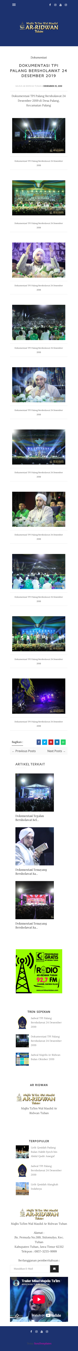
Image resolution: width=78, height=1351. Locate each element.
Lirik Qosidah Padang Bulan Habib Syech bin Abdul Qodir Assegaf (44, 1152)
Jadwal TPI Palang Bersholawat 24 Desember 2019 (46, 1022)
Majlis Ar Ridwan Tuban (28, 86)
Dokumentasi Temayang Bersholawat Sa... (31, 871)
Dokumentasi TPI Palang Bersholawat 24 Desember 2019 (46, 1041)
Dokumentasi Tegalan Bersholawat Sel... (29, 818)
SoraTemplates (42, 1343)
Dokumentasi (39, 57)
